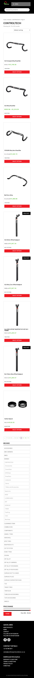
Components (8, 530)
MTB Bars (8, 473)
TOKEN (7, 509)
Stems (7, 483)
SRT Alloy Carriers (10, 562)
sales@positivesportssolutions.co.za (14, 652)
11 (28, 438)
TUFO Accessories (10, 598)
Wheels (6, 601)
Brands (9, 19)
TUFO (6, 516)
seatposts (8, 480)
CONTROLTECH (16, 19)
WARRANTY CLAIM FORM (10, 659)
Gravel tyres (8, 534)
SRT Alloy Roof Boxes (11, 569)
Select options (17, 72)
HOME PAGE (6, 665)
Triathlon (7, 591)
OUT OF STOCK (8, 548)
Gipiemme (8, 491)
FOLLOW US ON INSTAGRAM (11, 635)
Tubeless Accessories (11, 594)
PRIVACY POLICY (8, 663)
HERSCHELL (7, 537)
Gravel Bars (8, 469)
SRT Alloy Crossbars (11, 566)
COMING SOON (8, 527)
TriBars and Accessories (12, 487)
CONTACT (6, 631)
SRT (6, 501)
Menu (16, 4)
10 (25, 438)
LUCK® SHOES (9, 498)
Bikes (6, 455)
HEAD (6, 494)
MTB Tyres (7, 541)
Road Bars (8, 476)
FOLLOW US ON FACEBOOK (10, 633)
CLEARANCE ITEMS (9, 523)
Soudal (6, 555)
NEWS (5, 629)
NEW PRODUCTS (9, 544)
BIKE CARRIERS (8, 452)
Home (5, 19)
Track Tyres (8, 587)
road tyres (8, 552)
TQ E (5, 583)
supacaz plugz (9, 576)
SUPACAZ (7, 505)
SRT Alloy (7, 559)
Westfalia (7, 519)
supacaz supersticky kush (12, 580)
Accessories (8, 448)
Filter (7, 613)
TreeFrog (7, 512)
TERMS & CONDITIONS (9, 661)
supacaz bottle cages (11, 573)
